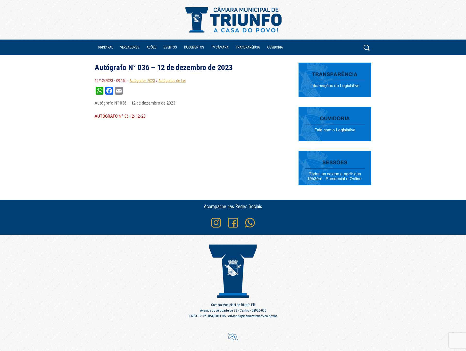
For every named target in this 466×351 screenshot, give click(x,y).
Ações (152, 47)
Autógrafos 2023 (142, 80)
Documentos (194, 47)
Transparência (248, 47)
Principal (105, 47)
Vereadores (129, 47)
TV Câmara (220, 47)
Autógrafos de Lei (172, 80)
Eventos (170, 47)
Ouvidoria (275, 47)
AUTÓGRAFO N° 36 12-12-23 (120, 116)
